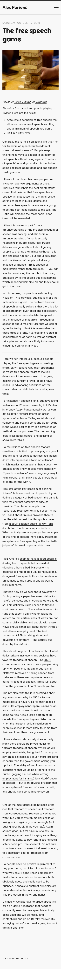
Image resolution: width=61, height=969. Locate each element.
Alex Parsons (14, 7)
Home (24, 958)
